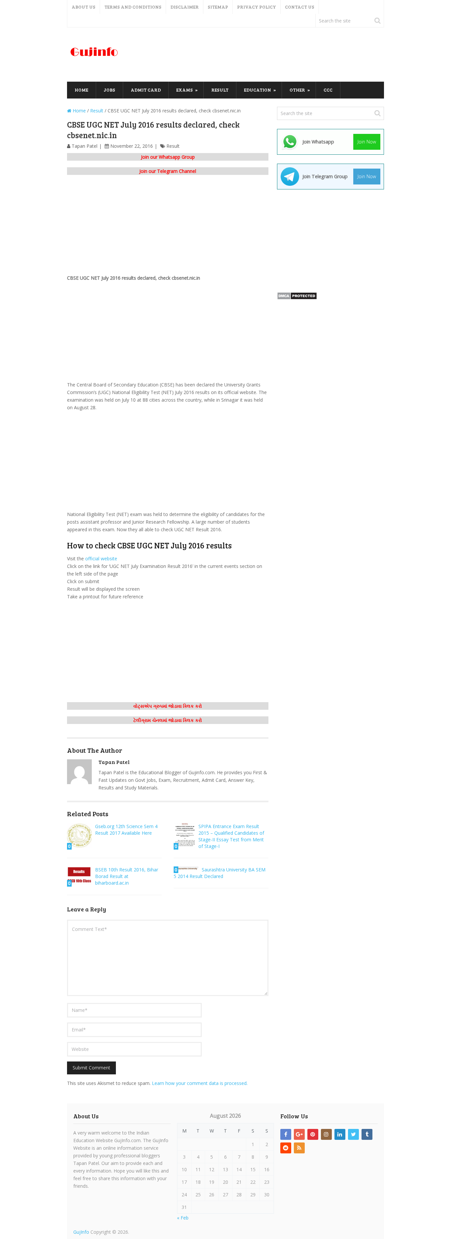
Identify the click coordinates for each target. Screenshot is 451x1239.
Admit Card (146, 90)
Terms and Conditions (132, 7)
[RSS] (299, 1147)
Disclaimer (184, 7)
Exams (184, 90)
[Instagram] (326, 1134)
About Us (83, 7)
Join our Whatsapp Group (168, 157)
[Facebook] (285, 1134)
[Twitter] (353, 1134)
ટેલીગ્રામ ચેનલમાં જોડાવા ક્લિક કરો (167, 720)
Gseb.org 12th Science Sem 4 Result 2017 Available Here (126, 829)
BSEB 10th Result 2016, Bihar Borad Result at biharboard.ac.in (126, 876)
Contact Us (299, 7)
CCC (328, 90)
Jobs (109, 90)
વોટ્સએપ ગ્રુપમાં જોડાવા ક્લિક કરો (167, 706)
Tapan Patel (84, 146)
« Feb (183, 1218)
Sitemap (218, 7)
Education (257, 90)
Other (297, 90)
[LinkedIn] (339, 1134)
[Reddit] (285, 1147)
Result (219, 90)
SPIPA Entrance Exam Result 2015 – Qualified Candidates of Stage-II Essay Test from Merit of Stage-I (231, 836)
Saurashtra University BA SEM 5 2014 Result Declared (219, 872)
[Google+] (299, 1134)
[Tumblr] (367, 1134)
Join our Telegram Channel (167, 171)
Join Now (367, 142)
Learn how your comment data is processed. (200, 1083)
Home (81, 90)
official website (101, 558)
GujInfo (81, 1232)
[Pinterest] (312, 1134)
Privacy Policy (256, 7)
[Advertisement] (264, 55)
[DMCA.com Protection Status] (297, 298)
